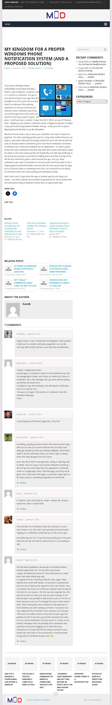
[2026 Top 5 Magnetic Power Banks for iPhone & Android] (12, 664)
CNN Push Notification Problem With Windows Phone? (36, 226)
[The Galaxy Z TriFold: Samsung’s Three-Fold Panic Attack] (30, 664)
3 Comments (44, 289)
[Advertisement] (54, 36)
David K (7, 68)
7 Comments (48, 68)
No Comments (45, 275)
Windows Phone (34, 68)
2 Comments (9, 275)
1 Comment (8, 289)
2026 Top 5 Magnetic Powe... (32, 2)
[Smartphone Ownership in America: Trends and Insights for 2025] (47, 664)
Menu (7, 24)
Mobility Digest (42, 700)
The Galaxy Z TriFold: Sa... (61, 2)
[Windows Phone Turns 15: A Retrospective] (82, 664)
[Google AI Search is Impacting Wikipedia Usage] (99, 664)
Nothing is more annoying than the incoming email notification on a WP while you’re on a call (13, 228)
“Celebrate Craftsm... (13, 7)
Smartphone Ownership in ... (89, 2)
